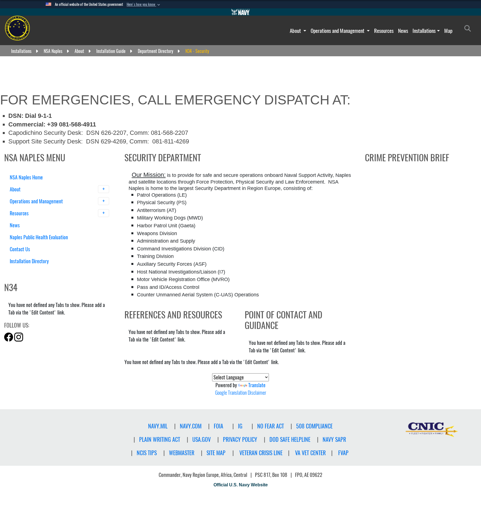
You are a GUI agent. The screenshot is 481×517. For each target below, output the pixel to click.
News (403, 30)
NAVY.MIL (158, 426)
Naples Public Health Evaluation (39, 237)
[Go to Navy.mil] (240, 12)
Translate (257, 385)
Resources (384, 30)
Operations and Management (338, 30)
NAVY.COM (191, 426)
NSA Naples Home (26, 177)
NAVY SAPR (334, 439)
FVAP (343, 453)
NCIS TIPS (147, 453)
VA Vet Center (310, 453)
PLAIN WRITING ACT (159, 439)
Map (448, 30)
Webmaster (181, 453)
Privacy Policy (240, 439)
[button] (144, 4)
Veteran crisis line (261, 453)
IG (240, 426)
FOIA (218, 426)
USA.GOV (201, 439)
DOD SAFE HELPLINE (289, 439)
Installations (424, 30)
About (296, 30)
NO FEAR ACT (270, 426)
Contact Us (20, 249)
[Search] (39, 270)
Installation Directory (29, 261)
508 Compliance (314, 426)
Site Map (216, 453)
